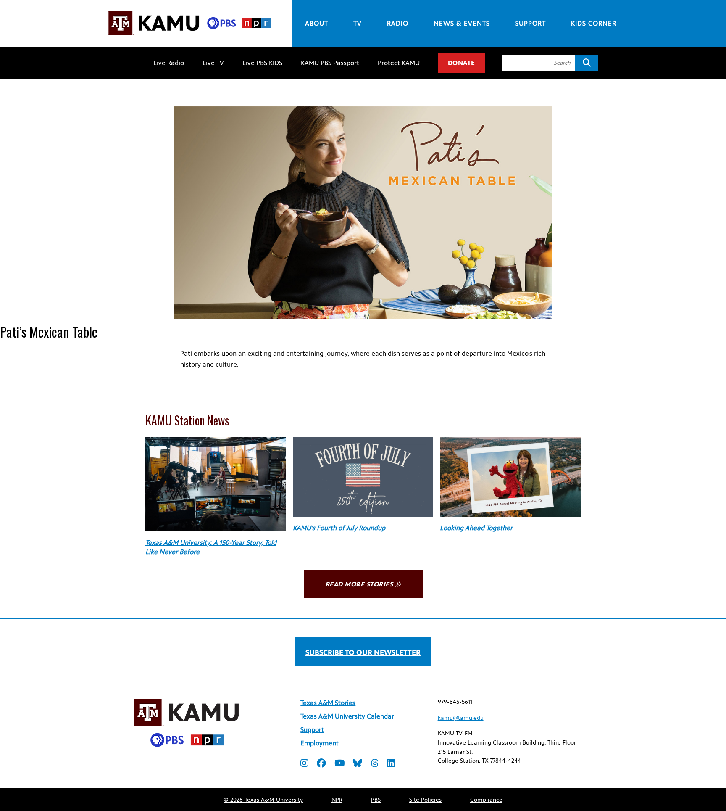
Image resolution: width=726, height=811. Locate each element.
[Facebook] (321, 764)
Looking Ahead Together (476, 528)
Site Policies (425, 799)
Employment (319, 743)
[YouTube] (339, 764)
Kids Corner (593, 23)
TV (357, 23)
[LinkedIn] (391, 764)
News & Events (462, 23)
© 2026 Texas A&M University (263, 799)
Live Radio (168, 63)
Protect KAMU (399, 63)
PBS (376, 799)
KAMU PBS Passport (330, 63)
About (316, 23)
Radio (397, 23)
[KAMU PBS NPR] (189, 37)
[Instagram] (304, 764)
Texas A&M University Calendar (347, 716)
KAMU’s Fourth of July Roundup (339, 528)
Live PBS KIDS (262, 63)
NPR (336, 799)
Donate (461, 63)
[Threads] (375, 764)
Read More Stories (359, 584)
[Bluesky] (357, 764)
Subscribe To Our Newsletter (363, 652)
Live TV (213, 63)
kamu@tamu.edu (461, 717)
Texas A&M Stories (327, 703)
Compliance (486, 799)
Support (530, 23)
